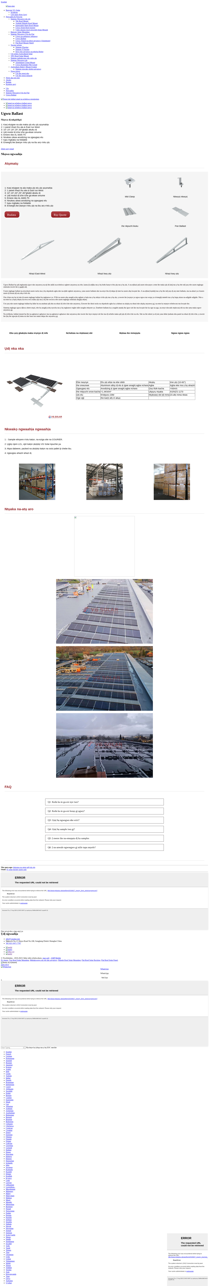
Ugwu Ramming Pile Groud (26, 65)
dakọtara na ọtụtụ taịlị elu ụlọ (24, 867)
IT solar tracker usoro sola (16, 870)
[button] (12, 214)
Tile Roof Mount (21, 21)
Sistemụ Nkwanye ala (19, 60)
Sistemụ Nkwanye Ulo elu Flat (22, 34)
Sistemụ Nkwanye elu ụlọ (20, 19)
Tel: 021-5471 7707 (13, 943)
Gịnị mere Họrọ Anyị (19, 15)
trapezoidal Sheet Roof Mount (26, 25)
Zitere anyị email (7, 149)
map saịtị (46, 958)
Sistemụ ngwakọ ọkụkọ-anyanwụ (28, 69)
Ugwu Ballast (20, 39)
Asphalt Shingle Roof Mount (26, 23)
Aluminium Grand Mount (25, 63)
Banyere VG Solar (13, 10)
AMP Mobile (56, 958)
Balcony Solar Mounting (20, 32)
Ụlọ (7, 88)
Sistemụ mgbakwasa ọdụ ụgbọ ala (24, 58)
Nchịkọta (14, 12)
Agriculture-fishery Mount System (24, 67)
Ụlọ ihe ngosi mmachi (23, 76)
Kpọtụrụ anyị (11, 84)
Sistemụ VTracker (22, 49)
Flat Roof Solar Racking (91, 960)
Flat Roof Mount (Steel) (24, 43)
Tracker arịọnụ (16, 45)
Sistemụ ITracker (21, 47)
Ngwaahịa (10, 91)
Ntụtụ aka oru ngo (13, 78)
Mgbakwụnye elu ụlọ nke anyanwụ (43, 960)
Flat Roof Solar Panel (109, 960)
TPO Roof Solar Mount (20, 56)
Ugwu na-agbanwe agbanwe (26, 36)
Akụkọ (8, 80)
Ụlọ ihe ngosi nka (22, 73)
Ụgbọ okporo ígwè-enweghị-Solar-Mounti (31, 30)
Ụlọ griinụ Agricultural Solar (22, 54)
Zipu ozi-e (5, 965)
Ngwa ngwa (15, 71)
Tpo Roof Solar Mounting (19, 960)
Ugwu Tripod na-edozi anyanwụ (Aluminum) (32, 41)
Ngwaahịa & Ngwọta (14, 17)
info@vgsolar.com (13, 939)
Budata (8, 82)
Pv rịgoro (4, 960)
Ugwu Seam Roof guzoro (25, 28)
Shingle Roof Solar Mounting (69, 960)
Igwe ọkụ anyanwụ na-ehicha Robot (29, 52)
